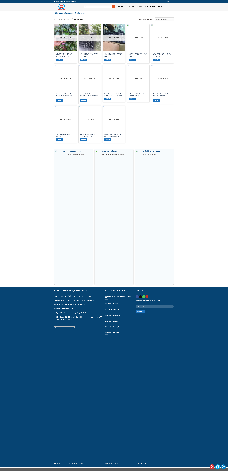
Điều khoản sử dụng (111, 303)
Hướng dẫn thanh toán (112, 309)
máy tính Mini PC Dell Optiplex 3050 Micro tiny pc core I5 (112, 135)
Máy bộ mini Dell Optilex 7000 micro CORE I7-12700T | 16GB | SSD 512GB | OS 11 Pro (65, 54)
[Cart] (172, 6)
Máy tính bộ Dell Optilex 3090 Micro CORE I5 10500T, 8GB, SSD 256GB (64, 95)
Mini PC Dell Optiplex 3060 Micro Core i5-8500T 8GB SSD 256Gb (113, 94)
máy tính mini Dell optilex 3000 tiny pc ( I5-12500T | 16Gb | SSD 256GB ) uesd (162, 54)
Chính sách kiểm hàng (112, 332)
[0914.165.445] (212, 466)
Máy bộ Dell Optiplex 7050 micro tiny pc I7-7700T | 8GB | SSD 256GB (162, 95)
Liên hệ (160, 6)
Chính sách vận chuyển (112, 327)
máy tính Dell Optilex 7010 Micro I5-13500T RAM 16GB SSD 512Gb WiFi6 (89, 54)
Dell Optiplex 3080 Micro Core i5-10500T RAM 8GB (138, 94)
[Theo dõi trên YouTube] (146, 296)
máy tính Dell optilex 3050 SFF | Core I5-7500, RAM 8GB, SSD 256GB (138, 54)
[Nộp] (113, 6)
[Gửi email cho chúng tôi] (140, 296)
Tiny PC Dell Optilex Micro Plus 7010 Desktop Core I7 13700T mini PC (113, 54)
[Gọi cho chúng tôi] (143, 296)
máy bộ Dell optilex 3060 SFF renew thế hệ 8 (64, 135)
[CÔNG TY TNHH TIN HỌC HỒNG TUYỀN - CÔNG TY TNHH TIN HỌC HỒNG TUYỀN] (67, 7)
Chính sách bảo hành (146, 6)
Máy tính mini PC (62, 19)
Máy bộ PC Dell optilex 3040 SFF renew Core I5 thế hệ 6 (89, 135)
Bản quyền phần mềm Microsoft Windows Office (118, 297)
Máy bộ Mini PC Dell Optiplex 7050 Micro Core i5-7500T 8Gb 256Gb (89, 95)
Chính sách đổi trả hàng (112, 315)
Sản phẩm (130, 6)
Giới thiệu (121, 6)
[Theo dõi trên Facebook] (172, 1)
